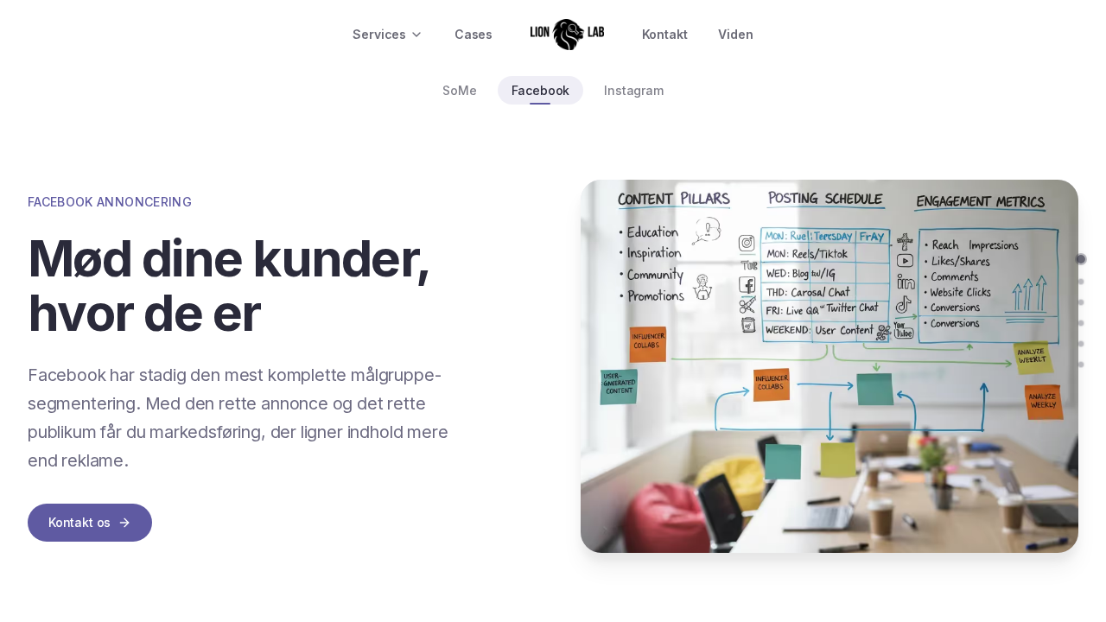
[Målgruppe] (1081, 302)
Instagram (633, 90)
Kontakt (665, 34)
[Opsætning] (1081, 323)
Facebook (541, 90)
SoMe (459, 90)
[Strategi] (1081, 282)
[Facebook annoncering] (1081, 259)
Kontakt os (79, 522)
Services (379, 34)
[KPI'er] (1081, 344)
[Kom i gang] (1081, 365)
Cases (473, 34)
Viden (735, 34)
